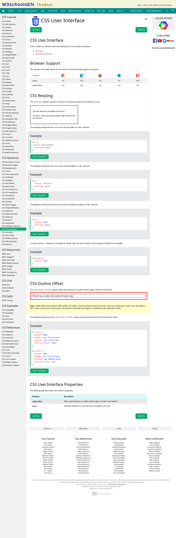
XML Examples (119, 471)
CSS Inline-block (8, 100)
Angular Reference (83, 466)
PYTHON (52, 10)
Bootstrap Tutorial (48, 456)
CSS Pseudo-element (10, 113)
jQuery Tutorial (48, 462)
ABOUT (155, 429)
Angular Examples (119, 462)
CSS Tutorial (48, 445)
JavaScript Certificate (154, 447)
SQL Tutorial (48, 449)
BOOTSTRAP (75, 10)
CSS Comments (8, 36)
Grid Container (8, 288)
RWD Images (7, 266)
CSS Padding (7, 52)
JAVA (111, 10)
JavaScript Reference (83, 447)
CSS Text (5, 64)
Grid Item (6, 291)
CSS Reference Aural (10, 341)
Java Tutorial (48, 469)
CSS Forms (6, 134)
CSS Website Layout (10, 140)
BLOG (119, 429)
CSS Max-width (8, 85)
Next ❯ (141, 29)
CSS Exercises (7, 319)
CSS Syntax (6, 27)
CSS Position (7, 88)
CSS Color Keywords (10, 174)
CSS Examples (7, 313)
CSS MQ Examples (9, 241)
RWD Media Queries (10, 263)
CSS (19, 10)
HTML (11, 10)
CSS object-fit (7, 211)
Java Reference (83, 471)
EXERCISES (136, 10)
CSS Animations (8, 198)
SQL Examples (119, 449)
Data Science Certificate (154, 453)
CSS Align (6, 103)
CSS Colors (6, 39)
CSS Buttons (7, 220)
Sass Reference (83, 469)
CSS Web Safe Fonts (10, 344)
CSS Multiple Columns (11, 226)
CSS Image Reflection (10, 207)
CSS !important (8, 149)
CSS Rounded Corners (11, 162)
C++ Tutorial (48, 471)
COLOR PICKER (163, 18)
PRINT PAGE (83, 429)
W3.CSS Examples (119, 458)
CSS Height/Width (9, 55)
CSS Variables (7, 232)
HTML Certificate (154, 443)
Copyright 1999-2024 (89, 486)
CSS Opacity (7, 116)
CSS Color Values (9, 359)
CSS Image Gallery (9, 125)
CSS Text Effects (8, 183)
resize (34, 406)
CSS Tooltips (7, 201)
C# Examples (119, 469)
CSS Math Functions (10, 152)
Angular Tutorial (48, 464)
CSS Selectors (7, 30)
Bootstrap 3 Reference (83, 456)
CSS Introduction (9, 24)
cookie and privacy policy (135, 482)
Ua (146, 19)
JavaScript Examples (119, 447)
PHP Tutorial (48, 453)
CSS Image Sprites (9, 128)
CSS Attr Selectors (9, 131)
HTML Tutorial (48, 443)
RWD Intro (6, 254)
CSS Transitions (8, 195)
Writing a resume (154, 471)
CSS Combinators (9, 106)
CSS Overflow (7, 94)
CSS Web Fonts (8, 186)
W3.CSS (101, 10)
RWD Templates (8, 275)
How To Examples (119, 473)
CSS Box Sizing (8, 235)
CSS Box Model (8, 58)
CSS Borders (7, 45)
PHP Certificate (154, 460)
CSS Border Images (10, 165)
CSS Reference (8, 331)
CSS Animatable (8, 347)
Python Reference (83, 451)
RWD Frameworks (9, 272)
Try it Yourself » (39, 157)
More (120, 10)
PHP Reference (83, 453)
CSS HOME (6, 21)
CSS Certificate (8, 322)
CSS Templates (8, 310)
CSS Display (6, 82)
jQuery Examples (119, 460)
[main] (3, 11)
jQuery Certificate (154, 456)
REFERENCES (153, 10)
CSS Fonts (6, 67)
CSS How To (7, 33)
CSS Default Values (9, 362)
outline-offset (37, 401)
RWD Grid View (8, 260)
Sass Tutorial (48, 466)
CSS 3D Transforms (10, 192)
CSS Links (6, 73)
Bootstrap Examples (118, 456)
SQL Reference (83, 449)
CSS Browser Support (10, 365)
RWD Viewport (8, 257)
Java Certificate (154, 462)
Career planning (154, 469)
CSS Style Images (9, 204)
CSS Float (5, 97)
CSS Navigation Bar (10, 119)
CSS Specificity (8, 146)
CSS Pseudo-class (9, 109)
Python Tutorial (48, 451)
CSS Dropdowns (8, 122)
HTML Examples (119, 443)
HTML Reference (83, 443)
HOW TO (89, 10)
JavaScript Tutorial (48, 447)
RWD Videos (7, 269)
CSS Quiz (5, 316)
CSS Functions (7, 337)
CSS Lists (5, 76)
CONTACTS (47, 429)
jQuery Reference (83, 464)
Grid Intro (6, 285)
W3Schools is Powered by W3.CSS (101, 489)
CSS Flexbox (7, 244)
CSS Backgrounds (9, 42)
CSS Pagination (8, 223)
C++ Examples (119, 466)
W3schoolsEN (27, 4)
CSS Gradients (7, 177)
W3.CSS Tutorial (48, 458)
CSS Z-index (7, 91)
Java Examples (119, 464)
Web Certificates (154, 438)
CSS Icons (6, 70)
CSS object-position (10, 214)
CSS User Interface (9, 229)
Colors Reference (83, 473)
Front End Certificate (154, 449)
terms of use (123, 482)
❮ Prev (36, 29)
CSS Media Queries (9, 238)
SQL (43, 10)
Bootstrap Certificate (154, 464)
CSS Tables (6, 79)
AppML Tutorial (48, 460)
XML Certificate (154, 466)
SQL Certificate (154, 458)
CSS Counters (7, 137)
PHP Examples (119, 453)
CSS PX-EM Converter (10, 353)
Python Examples (119, 451)
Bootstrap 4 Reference (83, 458)
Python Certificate (154, 451)
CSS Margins (7, 48)
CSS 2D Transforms (10, 189)
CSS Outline (6, 61)
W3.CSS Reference (83, 460)
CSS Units (6, 143)
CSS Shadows (7, 180)
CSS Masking (7, 217)
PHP (63, 10)
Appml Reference (83, 462)
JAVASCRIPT (31, 10)
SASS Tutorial (7, 300)
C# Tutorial (47, 473)
